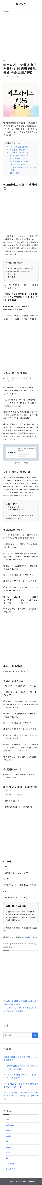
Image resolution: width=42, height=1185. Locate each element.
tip (7, 1158)
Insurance (10, 1147)
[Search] (35, 1035)
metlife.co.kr (30, 937)
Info (5, 60)
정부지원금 (10, 1169)
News (8, 1152)
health (8, 1136)
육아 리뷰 (10, 1164)
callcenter (10, 1125)
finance (9, 1131)
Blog (7, 1119)
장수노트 (21, 3)
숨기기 (19, 143)
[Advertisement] (21, 37)
